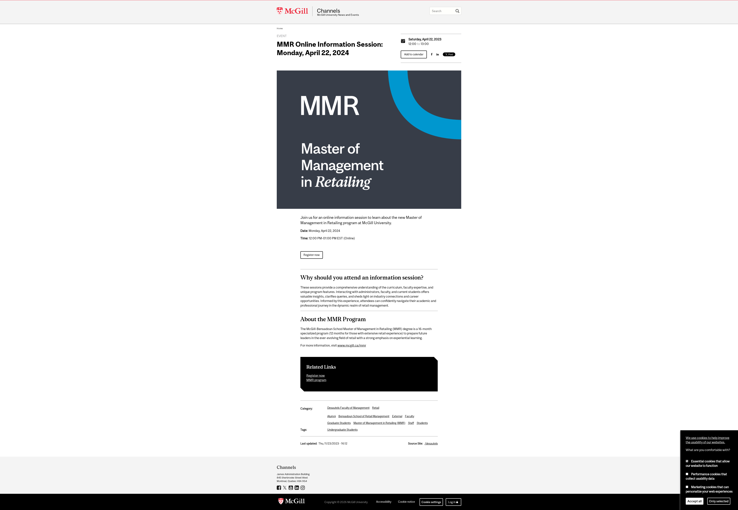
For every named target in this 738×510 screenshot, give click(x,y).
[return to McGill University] (291, 502)
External (397, 416)
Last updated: (308, 443)
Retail (375, 407)
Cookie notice (406, 501)
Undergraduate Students (342, 429)
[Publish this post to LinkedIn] (437, 54)
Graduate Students (339, 423)
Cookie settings (431, 502)
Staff (411, 423)
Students (422, 423)
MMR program (316, 380)
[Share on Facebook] (431, 54)
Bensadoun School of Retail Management (363, 416)
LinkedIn (297, 487)
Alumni (331, 416)
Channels (328, 11)
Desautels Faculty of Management (348, 407)
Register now (311, 254)
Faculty (409, 416)
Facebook (279, 487)
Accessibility (383, 501)
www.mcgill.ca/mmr (351, 345)
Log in (451, 502)
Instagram (303, 487)
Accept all (694, 501)
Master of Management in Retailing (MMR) (379, 423)
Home (280, 28)
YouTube (291, 487)
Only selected (719, 501)
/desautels (431, 443)
